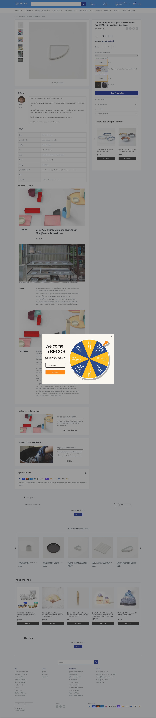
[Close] (112, 336)
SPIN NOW (55, 372)
